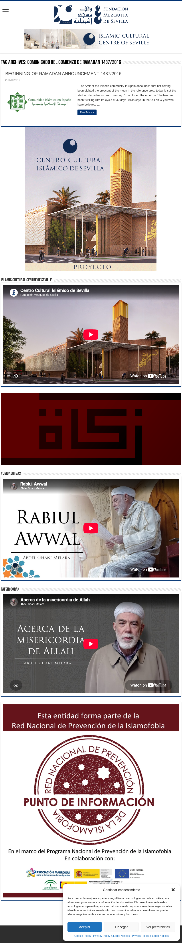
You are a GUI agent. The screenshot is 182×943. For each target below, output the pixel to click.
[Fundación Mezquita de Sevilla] (91, 14)
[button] (173, 889)
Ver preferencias (158, 927)
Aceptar (84, 927)
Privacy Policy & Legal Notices (111, 935)
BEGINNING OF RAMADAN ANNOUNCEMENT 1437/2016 (63, 73)
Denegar (121, 927)
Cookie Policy (82, 935)
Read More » (87, 112)
